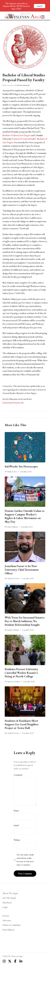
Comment (18, 775)
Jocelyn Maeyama (23, 85)
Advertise (6, 920)
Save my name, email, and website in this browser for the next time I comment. (25, 859)
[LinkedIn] (20, 961)
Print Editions (8, 929)
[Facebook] (15, 961)
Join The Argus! (9, 897)
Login (5, 907)
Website (17, 840)
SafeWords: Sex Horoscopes (21, 466)
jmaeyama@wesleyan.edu (12, 402)
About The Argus (10, 893)
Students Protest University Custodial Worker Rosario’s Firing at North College (21, 672)
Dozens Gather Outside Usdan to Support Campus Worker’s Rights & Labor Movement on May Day (24, 516)
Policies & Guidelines (11, 925)
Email (16, 825)
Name (17, 810)
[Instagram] (4, 961)
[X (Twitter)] (9, 961)
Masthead (6, 902)
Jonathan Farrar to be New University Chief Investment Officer (22, 569)
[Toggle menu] (41, 15)
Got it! (39, 6)
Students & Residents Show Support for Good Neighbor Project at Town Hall (22, 724)
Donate (5, 915)
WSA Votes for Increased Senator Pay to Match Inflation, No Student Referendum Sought (25, 621)
